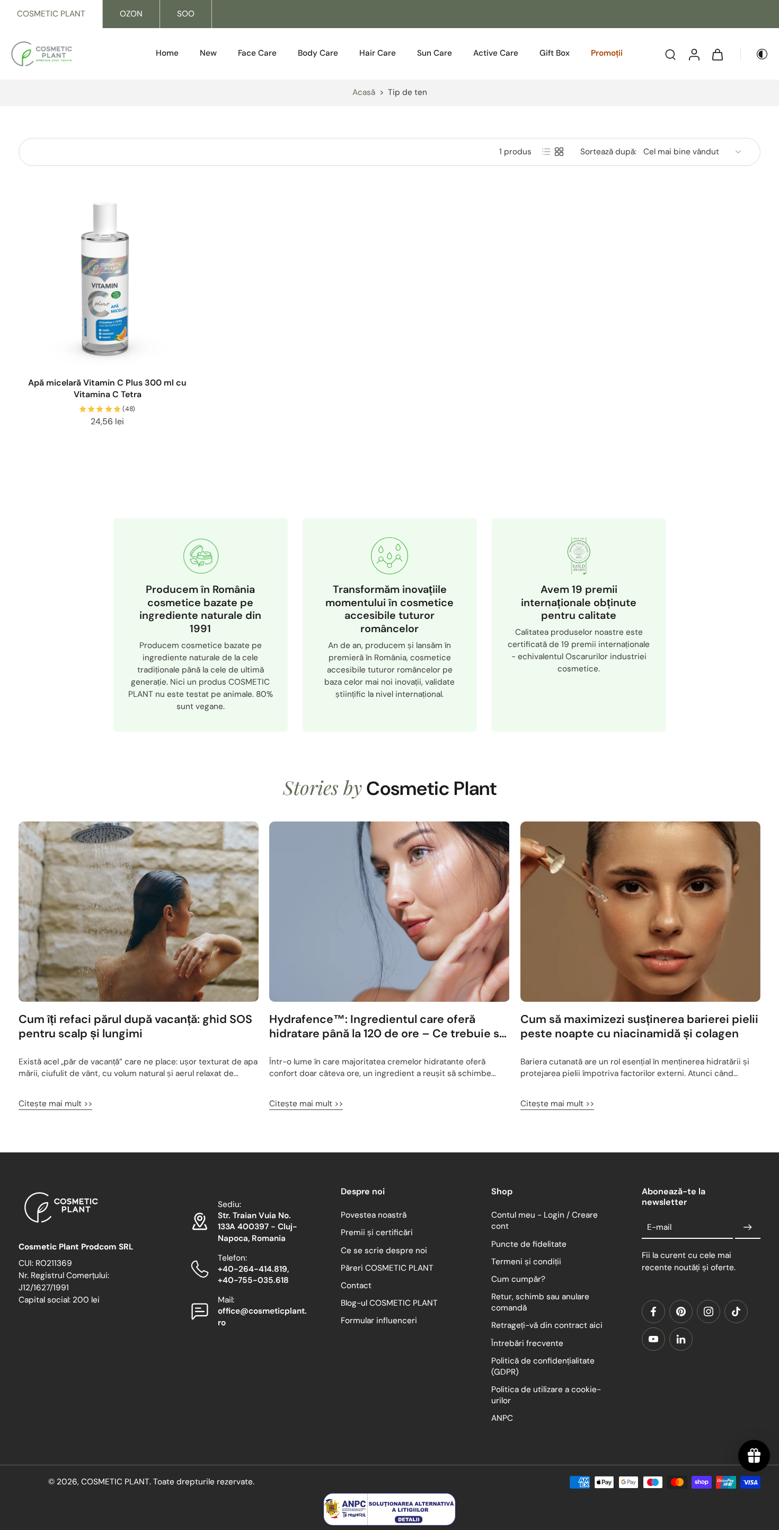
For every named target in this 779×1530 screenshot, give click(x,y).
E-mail (659, 1227)
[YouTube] (653, 1339)
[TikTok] (736, 1311)
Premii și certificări (377, 1233)
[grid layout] (559, 151)
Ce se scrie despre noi (384, 1250)
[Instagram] (708, 1311)
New (208, 53)
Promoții (607, 53)
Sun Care (434, 53)
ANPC (502, 1418)
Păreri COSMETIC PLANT (387, 1268)
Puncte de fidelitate (528, 1244)
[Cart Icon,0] (717, 54)
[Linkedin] (681, 1339)
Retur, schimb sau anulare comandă (540, 1302)
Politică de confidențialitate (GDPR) (543, 1366)
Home (167, 53)
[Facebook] (653, 1311)
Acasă (363, 92)
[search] (670, 54)
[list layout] (546, 151)
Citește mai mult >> (55, 1103)
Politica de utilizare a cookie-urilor (546, 1395)
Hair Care (377, 53)
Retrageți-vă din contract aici (547, 1326)
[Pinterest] (681, 1311)
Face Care (257, 53)
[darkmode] (754, 54)
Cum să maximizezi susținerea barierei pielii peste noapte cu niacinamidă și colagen (639, 1026)
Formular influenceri (379, 1321)
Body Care (318, 53)
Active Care (495, 53)
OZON (131, 13)
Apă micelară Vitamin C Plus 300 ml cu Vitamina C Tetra (107, 388)
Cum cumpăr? (518, 1279)
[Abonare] (747, 1228)
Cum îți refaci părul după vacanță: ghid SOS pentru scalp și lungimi (135, 1026)
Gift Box (554, 53)
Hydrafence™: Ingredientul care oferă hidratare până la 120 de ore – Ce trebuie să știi (387, 1026)
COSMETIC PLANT (51, 13)
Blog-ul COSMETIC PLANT (389, 1303)
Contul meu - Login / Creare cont (544, 1221)
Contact (356, 1285)
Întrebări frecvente (527, 1343)
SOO (185, 13)
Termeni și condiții (526, 1261)
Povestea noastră (373, 1215)
